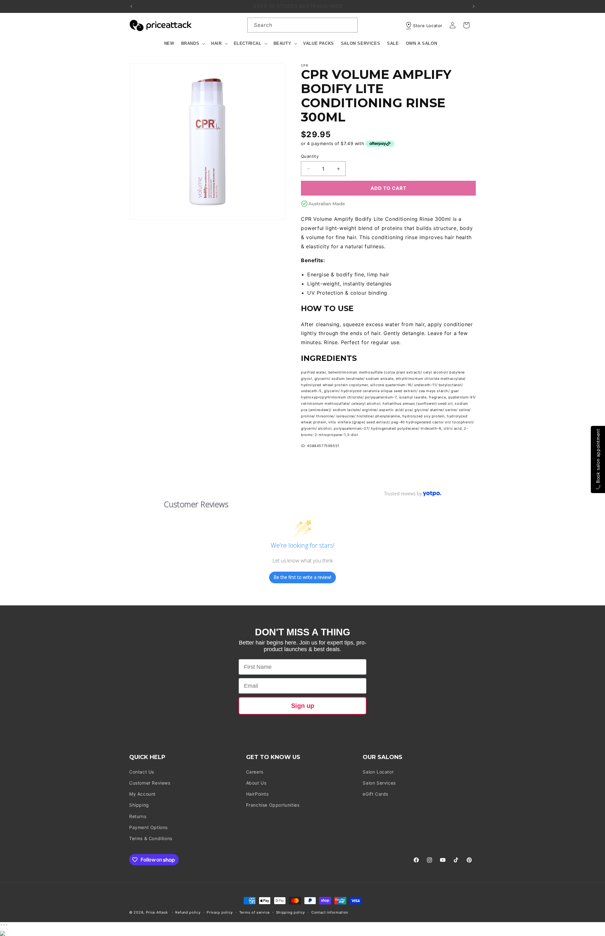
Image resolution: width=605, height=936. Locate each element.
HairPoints (257, 794)
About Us (256, 783)
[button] (193, 44)
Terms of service (254, 912)
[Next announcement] (474, 6)
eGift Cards (375, 794)
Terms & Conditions (150, 838)
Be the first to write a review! (302, 577)
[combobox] (302, 25)
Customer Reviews (149, 783)
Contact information (329, 912)
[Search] (350, 25)
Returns (137, 816)
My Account (142, 794)
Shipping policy (290, 912)
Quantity (310, 156)
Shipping (139, 805)
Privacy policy (220, 912)
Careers (254, 771)
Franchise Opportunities (273, 805)
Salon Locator (378, 771)
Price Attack (157, 912)
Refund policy (187, 912)
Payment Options (148, 827)
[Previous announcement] (131, 6)
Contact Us (141, 771)
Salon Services (379, 783)
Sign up (302, 705)
